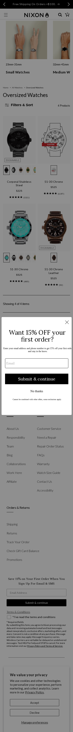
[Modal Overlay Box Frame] (37, 366)
